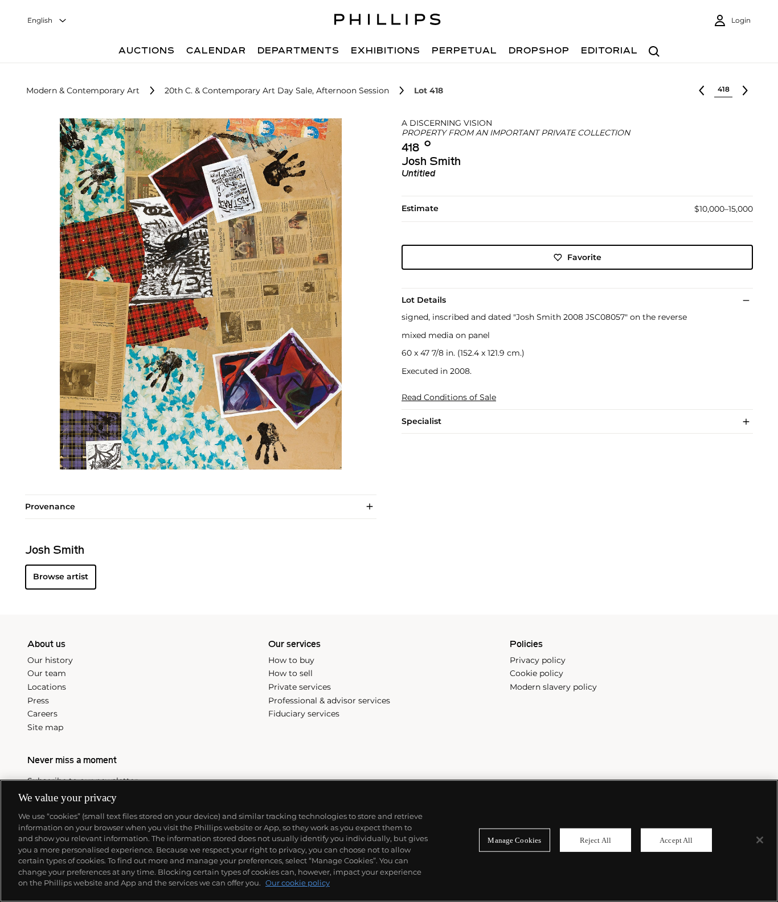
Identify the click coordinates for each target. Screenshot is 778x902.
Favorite (584, 257)
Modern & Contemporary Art (83, 91)
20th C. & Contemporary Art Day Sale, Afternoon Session (277, 91)
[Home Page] (387, 21)
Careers (42, 714)
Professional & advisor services (329, 700)
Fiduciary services (303, 714)
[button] (197, 293)
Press (38, 700)
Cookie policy (536, 673)
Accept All (676, 839)
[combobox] (47, 21)
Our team (46, 673)
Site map (45, 727)
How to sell (290, 673)
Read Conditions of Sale (449, 397)
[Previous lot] (702, 90)
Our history (50, 660)
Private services (299, 687)
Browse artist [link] (60, 576)
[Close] (759, 839)
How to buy (291, 660)
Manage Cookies (514, 839)
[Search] (654, 52)
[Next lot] (745, 90)
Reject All (595, 839)
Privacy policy (538, 660)
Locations (46, 687)
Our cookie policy (297, 882)
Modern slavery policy (553, 687)
